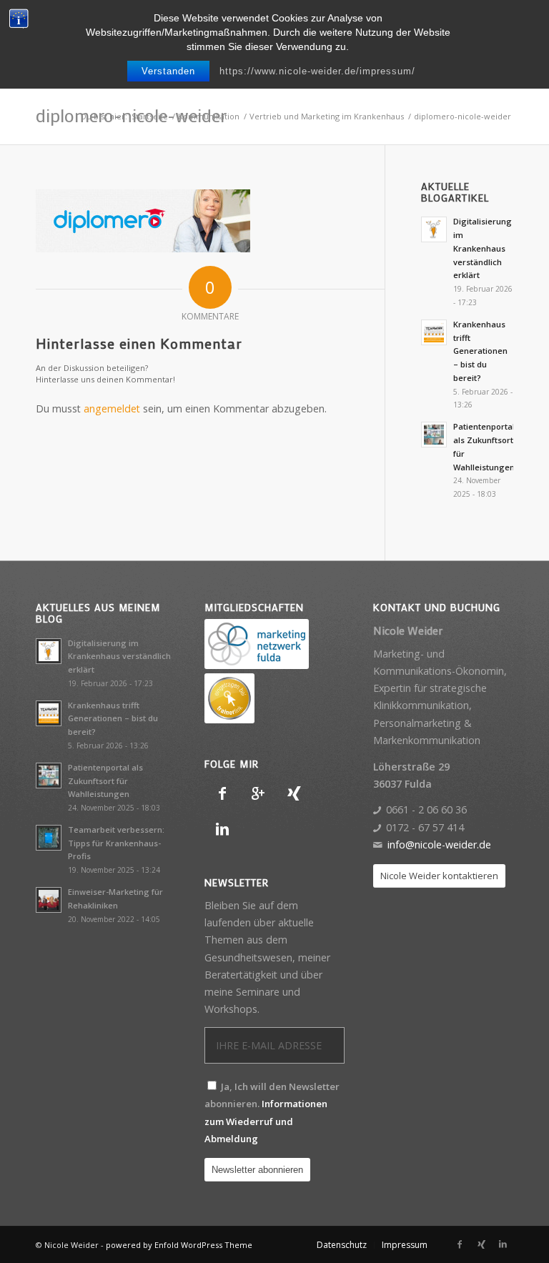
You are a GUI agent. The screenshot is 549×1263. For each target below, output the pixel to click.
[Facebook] (222, 793)
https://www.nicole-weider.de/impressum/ (317, 71)
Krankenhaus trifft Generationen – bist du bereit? (480, 351)
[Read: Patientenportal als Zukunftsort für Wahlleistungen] (434, 434)
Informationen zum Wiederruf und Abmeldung (265, 1121)
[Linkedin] (222, 829)
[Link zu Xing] (481, 1244)
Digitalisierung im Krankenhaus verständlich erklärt (482, 248)
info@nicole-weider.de (439, 844)
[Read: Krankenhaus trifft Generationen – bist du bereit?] (434, 332)
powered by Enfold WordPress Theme (179, 1244)
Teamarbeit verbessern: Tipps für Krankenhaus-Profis (116, 843)
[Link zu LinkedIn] (502, 1244)
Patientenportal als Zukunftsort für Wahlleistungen (105, 781)
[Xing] (294, 793)
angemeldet (112, 408)
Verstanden (168, 71)
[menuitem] (342, 1245)
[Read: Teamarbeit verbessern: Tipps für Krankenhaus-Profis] (48, 838)
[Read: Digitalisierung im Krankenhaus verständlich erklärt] (434, 229)
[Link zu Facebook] (459, 1244)
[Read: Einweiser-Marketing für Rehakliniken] (48, 900)
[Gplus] (258, 793)
